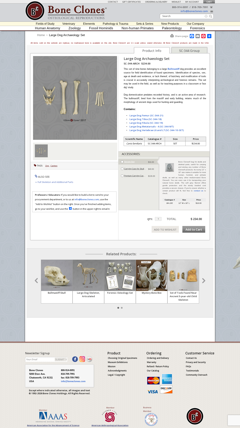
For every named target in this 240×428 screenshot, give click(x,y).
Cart (209, 1)
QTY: (150, 219)
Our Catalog (153, 370)
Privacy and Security (196, 362)
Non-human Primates (138, 28)
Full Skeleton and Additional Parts (55, 182)
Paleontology (172, 28)
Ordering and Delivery (158, 358)
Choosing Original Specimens (122, 358)
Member (43, 410)
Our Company (195, 23)
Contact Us (191, 358)
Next (203, 280)
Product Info (151, 51)
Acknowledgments (117, 370)
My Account (192, 1)
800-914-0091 (180, 7)
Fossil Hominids (101, 28)
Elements (89, 23)
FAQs (188, 366)
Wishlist (176, 1)
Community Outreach (196, 374)
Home (41, 35)
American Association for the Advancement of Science (53, 425)
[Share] (209, 36)
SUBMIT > (61, 359)
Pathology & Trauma (115, 23)
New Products (170, 23)
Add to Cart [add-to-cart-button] (194, 229)
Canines (53, 166)
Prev (37, 280)
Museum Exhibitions (118, 362)
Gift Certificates (131, 1)
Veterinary (68, 23)
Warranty (151, 362)
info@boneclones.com (194, 11)
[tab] (138, 162)
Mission (111, 366)
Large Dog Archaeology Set (67, 35)
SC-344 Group (189, 51)
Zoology (75, 28)
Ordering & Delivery (156, 1)
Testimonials (192, 370)
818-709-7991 (200, 7)
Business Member (147, 409)
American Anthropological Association (110, 425)
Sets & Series (144, 23)
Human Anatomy (47, 28)
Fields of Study (45, 23)
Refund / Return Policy (158, 366)
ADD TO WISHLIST (165, 229)
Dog (47, 166)
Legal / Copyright (116, 374)
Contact (113, 1)
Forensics (197, 28)
